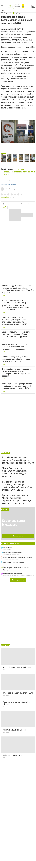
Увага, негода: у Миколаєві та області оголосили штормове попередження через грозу (14, 346)
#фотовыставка (12, 184)
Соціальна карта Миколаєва (13, 522)
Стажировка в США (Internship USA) (18, 693)
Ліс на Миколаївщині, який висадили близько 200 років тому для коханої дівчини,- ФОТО (18, 460)
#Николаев (4, 184)
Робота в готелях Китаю (13, 755)
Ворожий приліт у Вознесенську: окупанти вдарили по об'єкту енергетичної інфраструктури (16, 334)
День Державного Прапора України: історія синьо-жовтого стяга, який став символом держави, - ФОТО (17, 385)
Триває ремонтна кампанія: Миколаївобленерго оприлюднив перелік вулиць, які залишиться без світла (17, 499)
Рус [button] (33, 6)
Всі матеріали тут (18, 536)
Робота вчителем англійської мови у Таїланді (17, 703)
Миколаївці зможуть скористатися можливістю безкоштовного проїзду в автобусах (15, 472)
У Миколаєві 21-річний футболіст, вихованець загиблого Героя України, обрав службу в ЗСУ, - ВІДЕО (17, 485)
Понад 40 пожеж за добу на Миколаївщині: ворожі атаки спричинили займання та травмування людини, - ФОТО (14, 320)
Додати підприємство (18, 580)
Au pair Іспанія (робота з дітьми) (17, 667)
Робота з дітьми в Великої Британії (17, 730)
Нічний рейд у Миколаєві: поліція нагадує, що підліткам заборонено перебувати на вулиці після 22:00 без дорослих (18, 289)
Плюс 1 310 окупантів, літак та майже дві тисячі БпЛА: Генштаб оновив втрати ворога (16, 359)
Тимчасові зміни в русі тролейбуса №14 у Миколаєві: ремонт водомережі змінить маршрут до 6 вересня (17, 372)
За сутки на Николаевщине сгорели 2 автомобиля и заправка (18, 172)
